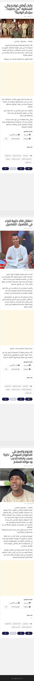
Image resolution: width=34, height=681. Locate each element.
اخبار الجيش (25, 155)
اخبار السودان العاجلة (26, 159)
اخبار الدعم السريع (17, 155)
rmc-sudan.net (15, 678)
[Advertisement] (17, 79)
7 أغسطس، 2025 (28, 16)
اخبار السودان (8, 155)
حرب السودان (28, 162)
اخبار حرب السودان (16, 159)
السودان (8, 159)
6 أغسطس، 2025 (28, 466)
